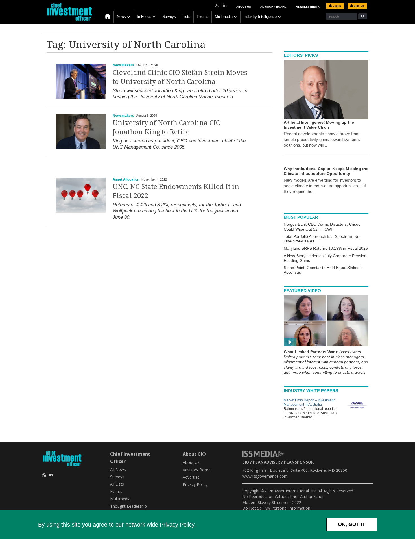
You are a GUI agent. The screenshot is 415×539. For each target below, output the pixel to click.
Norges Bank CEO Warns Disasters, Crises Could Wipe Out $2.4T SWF (322, 226)
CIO (245, 462)
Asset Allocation (126, 179)
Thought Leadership (128, 506)
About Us (243, 6)
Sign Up (358, 5)
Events (202, 16)
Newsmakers (123, 65)
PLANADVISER (266, 462)
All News (118, 469)
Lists (186, 16)
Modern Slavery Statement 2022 (271, 502)
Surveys (169, 16)
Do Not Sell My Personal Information (276, 508)
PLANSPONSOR (299, 462)
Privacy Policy (177, 524)
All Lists (117, 484)
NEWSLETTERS (307, 6)
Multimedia (224, 16)
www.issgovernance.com (265, 476)
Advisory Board (273, 6)
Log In (336, 5)
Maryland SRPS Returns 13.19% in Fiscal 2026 (326, 248)
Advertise (191, 477)
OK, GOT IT (351, 524)
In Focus (144, 16)
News (121, 16)
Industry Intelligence (260, 16)
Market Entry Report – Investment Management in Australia (309, 402)
